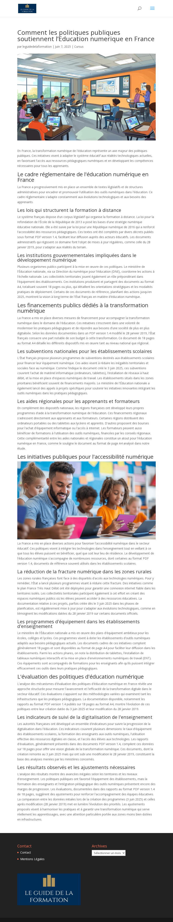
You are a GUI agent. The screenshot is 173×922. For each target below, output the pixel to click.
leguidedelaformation (37, 46)
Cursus (79, 46)
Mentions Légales (32, 859)
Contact (25, 852)
